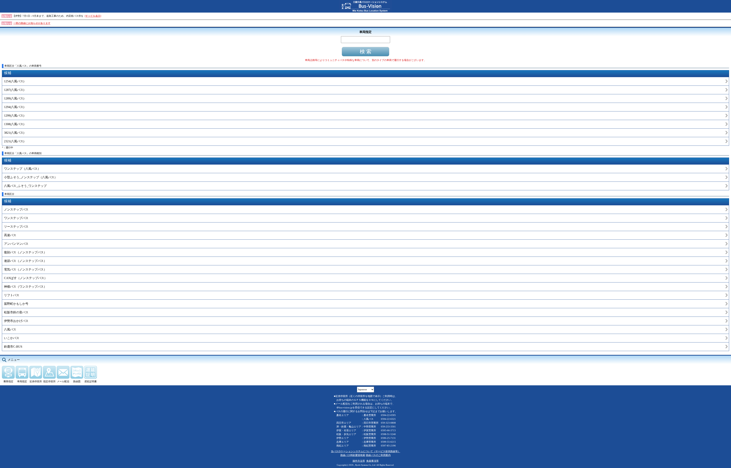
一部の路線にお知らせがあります (31, 23)
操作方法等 (359, 460)
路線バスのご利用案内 (378, 455)
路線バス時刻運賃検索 (352, 455)
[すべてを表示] (93, 15)
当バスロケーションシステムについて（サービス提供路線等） (365, 451)
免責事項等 (372, 460)
